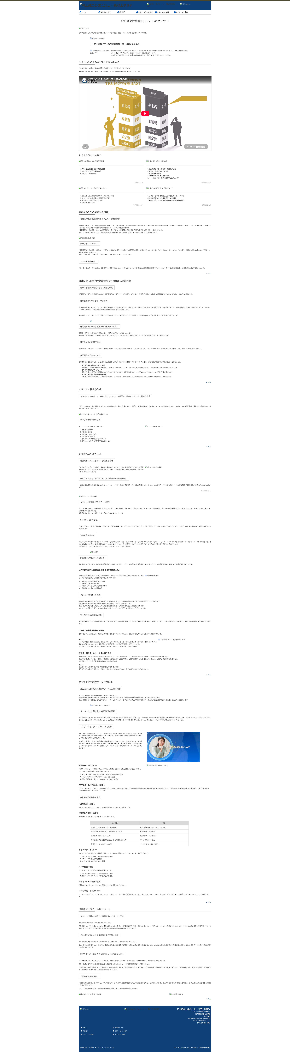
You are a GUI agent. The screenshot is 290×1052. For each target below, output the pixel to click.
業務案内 (122, 12)
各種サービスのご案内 (145, 12)
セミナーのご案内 (182, 12)
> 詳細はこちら (138, 182)
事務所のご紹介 (105, 12)
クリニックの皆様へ (163, 12)
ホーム (84, 12)
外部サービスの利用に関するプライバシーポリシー (97, 1047)
